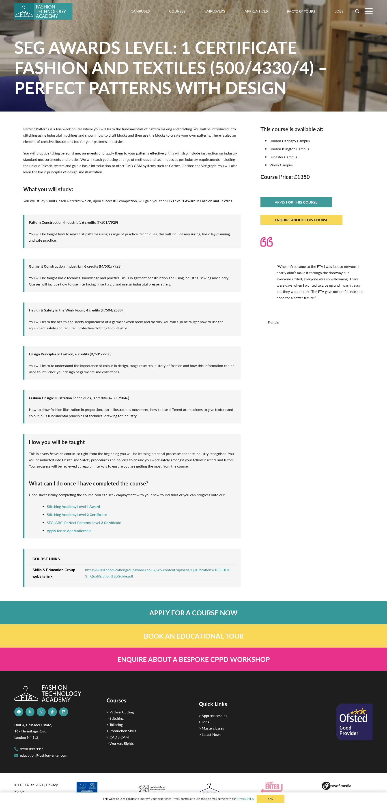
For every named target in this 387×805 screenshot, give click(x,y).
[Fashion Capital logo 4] (224, 788)
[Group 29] (285, 787)
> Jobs (204, 721)
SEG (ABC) (84, 522)
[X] (30, 711)
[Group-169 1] (347, 786)
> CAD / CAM (118, 737)
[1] (162, 787)
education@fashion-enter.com (43, 755)
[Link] (193, 613)
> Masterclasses (211, 728)
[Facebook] (18, 711)
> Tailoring (115, 724)
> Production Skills (121, 730)
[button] (317, 11)
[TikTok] (52, 711)
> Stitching (115, 718)
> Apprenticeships (213, 715)
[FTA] (43, 11)
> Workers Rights (120, 743)
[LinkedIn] (63, 711)
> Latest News (210, 734)
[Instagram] (41, 711)
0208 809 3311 (32, 748)
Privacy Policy (245, 798)
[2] (101, 789)
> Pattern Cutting (120, 712)
